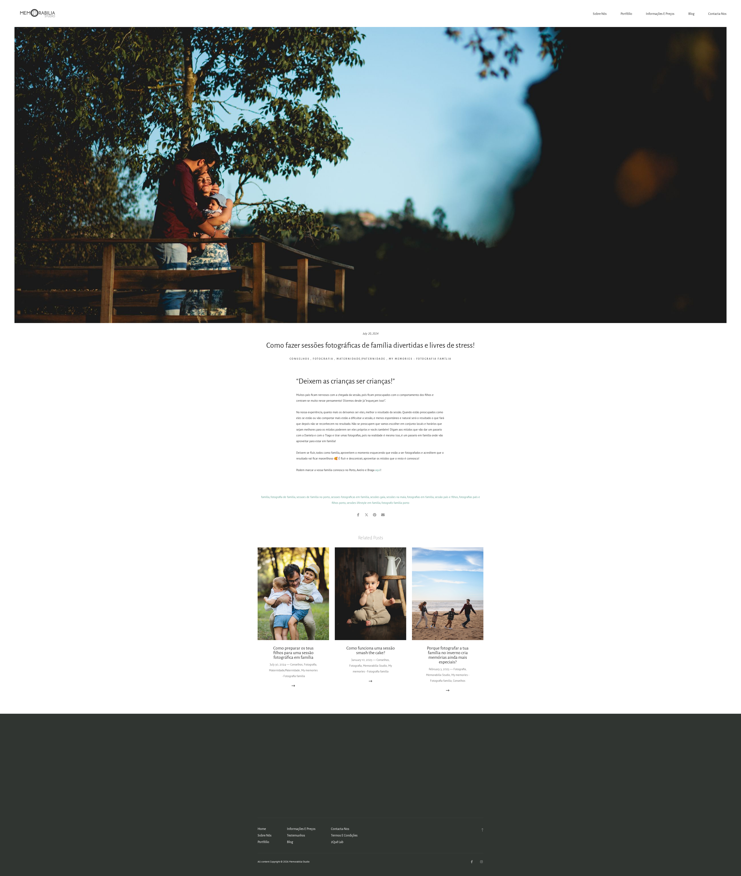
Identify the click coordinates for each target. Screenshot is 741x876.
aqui (377, 470)
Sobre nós (600, 14)
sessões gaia (377, 497)
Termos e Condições (344, 835)
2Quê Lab (337, 842)
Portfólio (626, 14)
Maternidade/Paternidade (361, 359)
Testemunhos (296, 835)
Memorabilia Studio (375, 665)
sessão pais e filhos (446, 497)
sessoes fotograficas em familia (350, 497)
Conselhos (300, 359)
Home (262, 829)
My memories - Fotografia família (420, 359)
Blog (691, 14)
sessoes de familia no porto (313, 497)
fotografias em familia (420, 497)
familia (265, 497)
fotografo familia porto (395, 503)
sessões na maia (396, 497)
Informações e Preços (660, 14)
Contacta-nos (717, 14)
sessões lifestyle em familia (363, 503)
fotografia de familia (283, 497)
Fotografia (323, 359)
